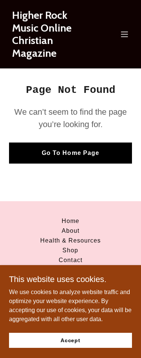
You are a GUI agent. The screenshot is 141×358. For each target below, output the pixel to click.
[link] (52, 55)
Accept (70, 340)
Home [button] (70, 221)
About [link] (70, 231)
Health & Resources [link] (70, 240)
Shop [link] (70, 250)
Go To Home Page (70, 153)
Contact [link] (70, 260)
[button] (124, 34)
